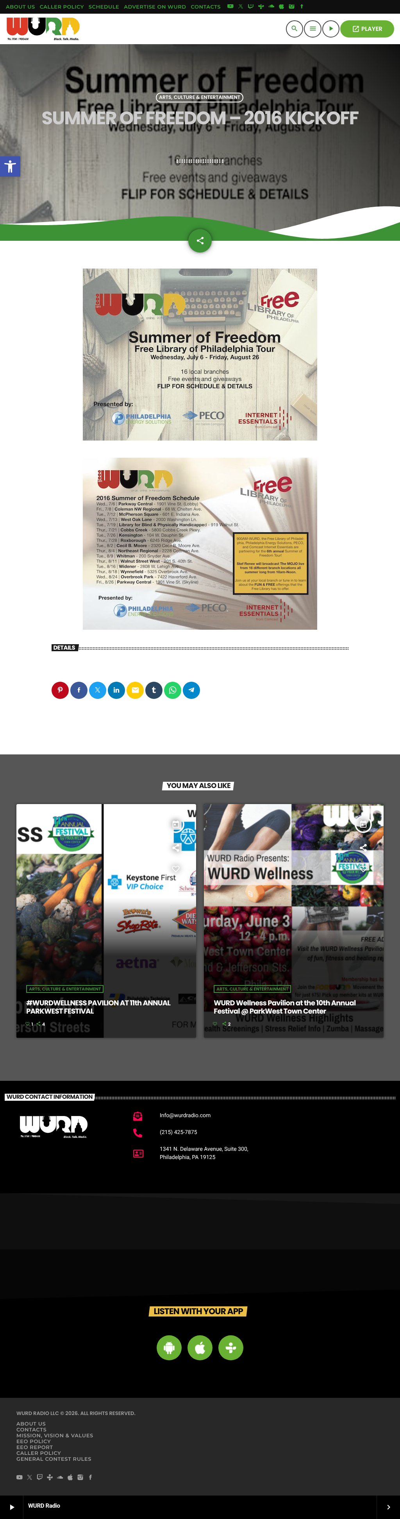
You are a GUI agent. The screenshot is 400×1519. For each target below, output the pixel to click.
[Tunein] (261, 7)
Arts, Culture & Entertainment (199, 97)
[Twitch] (251, 7)
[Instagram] (292, 7)
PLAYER (367, 29)
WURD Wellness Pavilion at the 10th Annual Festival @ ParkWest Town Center (284, 1007)
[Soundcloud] (271, 7)
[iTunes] (282, 7)
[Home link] (43, 29)
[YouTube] (230, 7)
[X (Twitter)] (241, 7)
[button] (10, 166)
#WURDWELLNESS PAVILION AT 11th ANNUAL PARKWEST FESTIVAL (98, 1007)
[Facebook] (302, 7)
